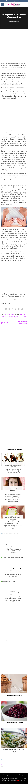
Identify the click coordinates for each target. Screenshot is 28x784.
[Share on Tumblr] (21, 309)
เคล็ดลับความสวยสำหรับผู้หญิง (9, 780)
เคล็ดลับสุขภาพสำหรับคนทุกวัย (18, 778)
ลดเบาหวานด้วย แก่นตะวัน (13, 593)
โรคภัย (23, 774)
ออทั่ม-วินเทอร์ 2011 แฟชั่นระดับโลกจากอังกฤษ (12, 489)
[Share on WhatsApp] (6, 309)
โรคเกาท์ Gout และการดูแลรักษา (13, 465)
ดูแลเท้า (21, 775)
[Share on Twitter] (12, 309)
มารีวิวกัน (23, 780)
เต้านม (16, 775)
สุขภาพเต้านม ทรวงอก (14, 21)
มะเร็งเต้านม (11, 316)
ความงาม (14, 774)
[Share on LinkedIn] (18, 309)
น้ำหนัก (7, 775)
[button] (2, 4)
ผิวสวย (19, 774)
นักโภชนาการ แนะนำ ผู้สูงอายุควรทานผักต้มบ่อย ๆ (14, 750)
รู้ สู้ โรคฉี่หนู (4, 323)
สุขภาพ (9, 774)
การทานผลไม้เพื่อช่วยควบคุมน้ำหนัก (13, 517)
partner (18, 780)
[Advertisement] (14, 44)
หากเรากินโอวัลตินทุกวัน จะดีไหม (14, 695)
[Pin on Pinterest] (15, 309)
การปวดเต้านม (23, 314)
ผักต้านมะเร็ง (5, 316)
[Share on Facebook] (9, 309)
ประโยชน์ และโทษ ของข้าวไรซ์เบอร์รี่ (14, 722)
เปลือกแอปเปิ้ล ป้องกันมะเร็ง (22, 323)
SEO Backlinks (14, 782)
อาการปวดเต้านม (18, 316)
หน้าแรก (4, 774)
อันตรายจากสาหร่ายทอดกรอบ (13, 545)
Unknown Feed (7, 762)
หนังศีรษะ (12, 775)
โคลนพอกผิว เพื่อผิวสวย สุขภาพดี (13, 569)
